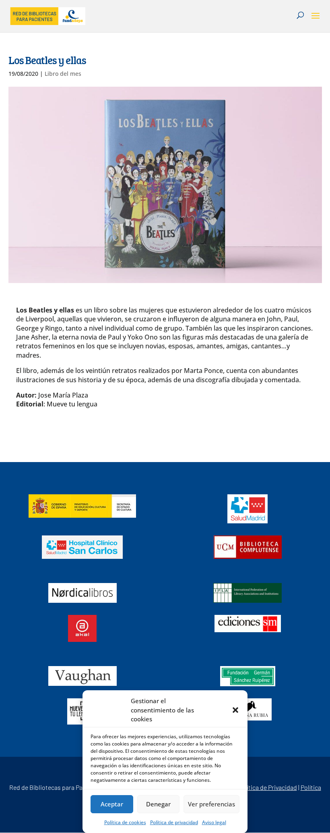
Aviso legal (214, 822)
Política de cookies (125, 822)
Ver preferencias (211, 804)
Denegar (158, 804)
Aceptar (112, 804)
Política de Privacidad (267, 787)
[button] (235, 710)
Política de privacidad (174, 822)
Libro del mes (63, 73)
